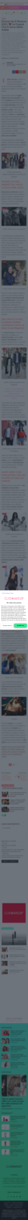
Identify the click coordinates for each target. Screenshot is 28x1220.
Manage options (7, 625)
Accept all (20, 625)
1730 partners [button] (10, 606)
